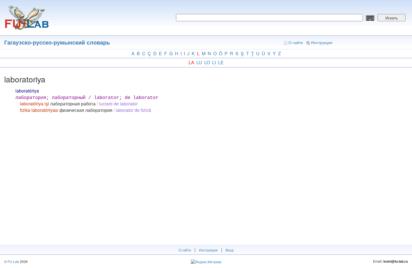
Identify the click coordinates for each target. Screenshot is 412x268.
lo (207, 62)
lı (214, 62)
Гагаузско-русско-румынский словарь (57, 42)
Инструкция (321, 42)
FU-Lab (13, 261)
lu (199, 62)
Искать (391, 17)
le (221, 62)
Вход (229, 250)
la (191, 62)
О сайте (295, 42)
